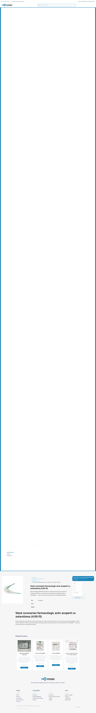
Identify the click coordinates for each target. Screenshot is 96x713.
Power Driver (9, 555)
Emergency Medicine (37, 696)
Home (17, 695)
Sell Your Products (20, 699)
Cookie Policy (67, 698)
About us (18, 696)
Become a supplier (68, 695)
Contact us (67, 696)
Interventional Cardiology (38, 698)
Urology (50, 699)
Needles (8, 554)
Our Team (18, 701)
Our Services (19, 698)
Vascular (34, 699)
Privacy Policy (68, 699)
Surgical (50, 698)
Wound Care (51, 695)
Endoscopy (35, 695)
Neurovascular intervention (54, 696)
